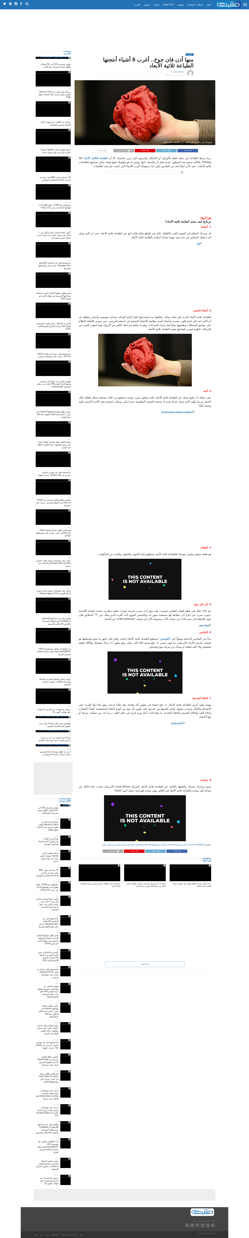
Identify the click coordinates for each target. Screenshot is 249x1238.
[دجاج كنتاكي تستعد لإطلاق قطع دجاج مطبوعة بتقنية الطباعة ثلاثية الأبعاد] (190, 866)
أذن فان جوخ (184, 845)
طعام (119, 845)
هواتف (180, 4)
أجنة (190, 845)
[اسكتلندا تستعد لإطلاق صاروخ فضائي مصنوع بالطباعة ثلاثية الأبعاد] (99, 866)
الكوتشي (165, 638)
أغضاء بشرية (161, 845)
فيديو (156, 4)
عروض (147, 4)
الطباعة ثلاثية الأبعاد (141, 845)
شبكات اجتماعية (195, 4)
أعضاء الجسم (170, 845)
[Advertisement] (124, 29)
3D (193, 845)
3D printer (199, 845)
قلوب (108, 845)
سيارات (124, 845)
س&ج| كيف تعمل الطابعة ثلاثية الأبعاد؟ (188, 221)
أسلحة (177, 845)
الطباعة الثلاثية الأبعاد (96, 158)
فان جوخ (114, 845)
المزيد (137, 4)
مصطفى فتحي (178, 72)
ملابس (104, 845)
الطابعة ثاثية (152, 845)
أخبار (208, 4)
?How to (168, 4)
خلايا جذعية (130, 845)
